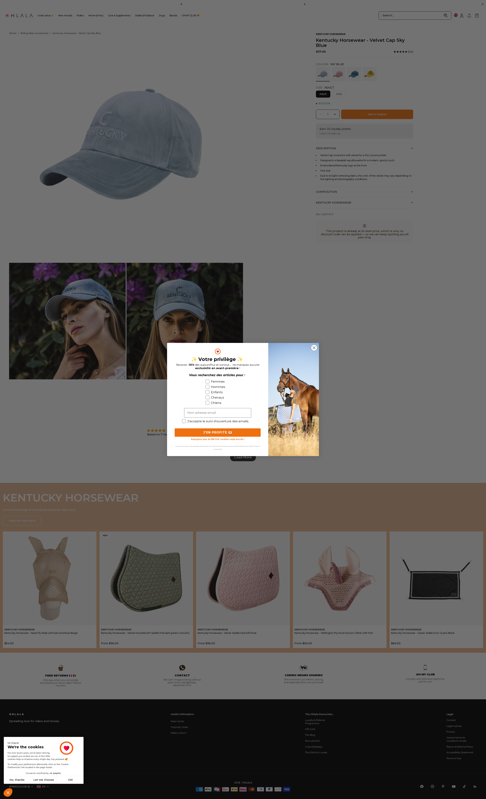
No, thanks (16, 780)
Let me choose (43, 780)
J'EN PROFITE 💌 (217, 432)
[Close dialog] (314, 347)
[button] (8, 792)
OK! (70, 780)
